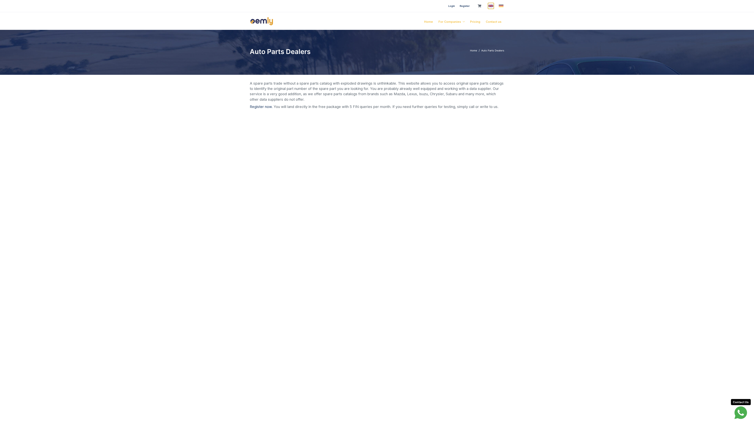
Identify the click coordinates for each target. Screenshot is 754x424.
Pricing (475, 22)
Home (428, 22)
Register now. (262, 106)
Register (465, 6)
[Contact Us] (740, 412)
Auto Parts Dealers (492, 50)
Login (451, 6)
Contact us (493, 22)
